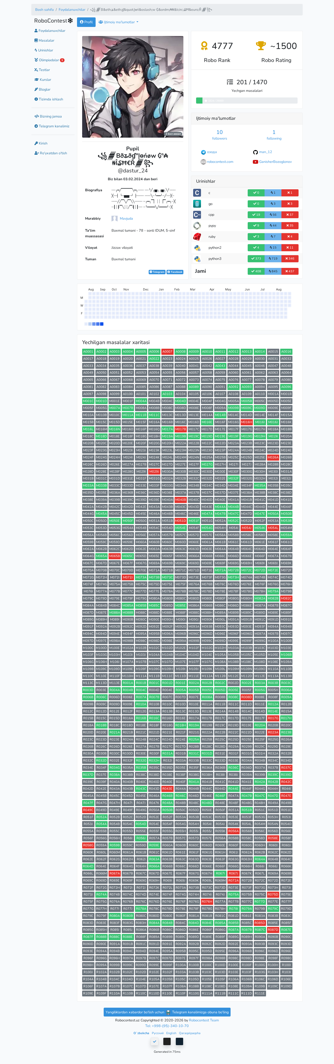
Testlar (44, 69)
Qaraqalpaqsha (189, 1033)
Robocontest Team (204, 1020)
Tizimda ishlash (50, 99)
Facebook (176, 272)
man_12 (265, 151)
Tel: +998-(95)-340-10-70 (167, 1025)
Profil (88, 22)
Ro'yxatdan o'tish (53, 153)
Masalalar (46, 40)
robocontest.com (220, 161)
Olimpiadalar (50, 60)
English (171, 1033)
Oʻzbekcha (142, 1033)
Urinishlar (45, 50)
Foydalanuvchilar (72, 9)
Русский (158, 1033)
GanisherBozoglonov (275, 161)
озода (212, 151)
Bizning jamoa (50, 116)
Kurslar (45, 79)
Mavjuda (126, 218)
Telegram (158, 272)
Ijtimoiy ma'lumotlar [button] (119, 22)
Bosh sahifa (44, 9)
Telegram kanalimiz (53, 126)
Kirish (42, 143)
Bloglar (44, 89)
